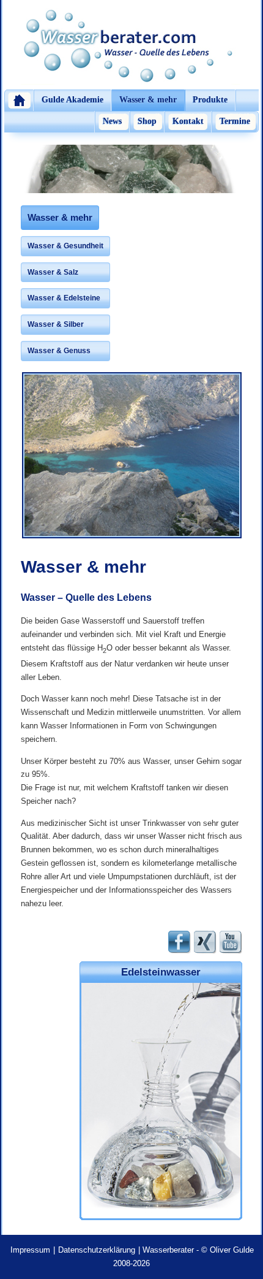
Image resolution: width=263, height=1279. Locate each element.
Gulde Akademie (72, 99)
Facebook (179, 942)
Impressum (30, 1249)
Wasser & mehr (148, 99)
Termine (235, 121)
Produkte (210, 99)
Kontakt (188, 121)
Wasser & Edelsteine (64, 298)
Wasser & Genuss (59, 350)
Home (19, 100)
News (112, 121)
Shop (147, 121)
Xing (205, 942)
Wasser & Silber (56, 324)
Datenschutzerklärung (96, 1249)
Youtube (231, 942)
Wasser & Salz (53, 272)
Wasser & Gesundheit (65, 246)
